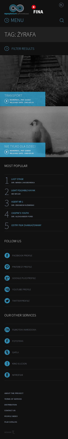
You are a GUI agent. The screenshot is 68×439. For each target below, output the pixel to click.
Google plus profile (24, 278)
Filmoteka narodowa (24, 329)
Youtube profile (21, 289)
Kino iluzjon (19, 363)
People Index (11, 416)
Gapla (15, 352)
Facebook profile (22, 255)
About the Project (13, 393)
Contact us (10, 410)
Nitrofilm (17, 374)
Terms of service (13, 399)
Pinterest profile (22, 266)
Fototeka (17, 341)
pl (61, 5)
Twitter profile (21, 300)
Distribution (10, 405)
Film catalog (10, 422)
